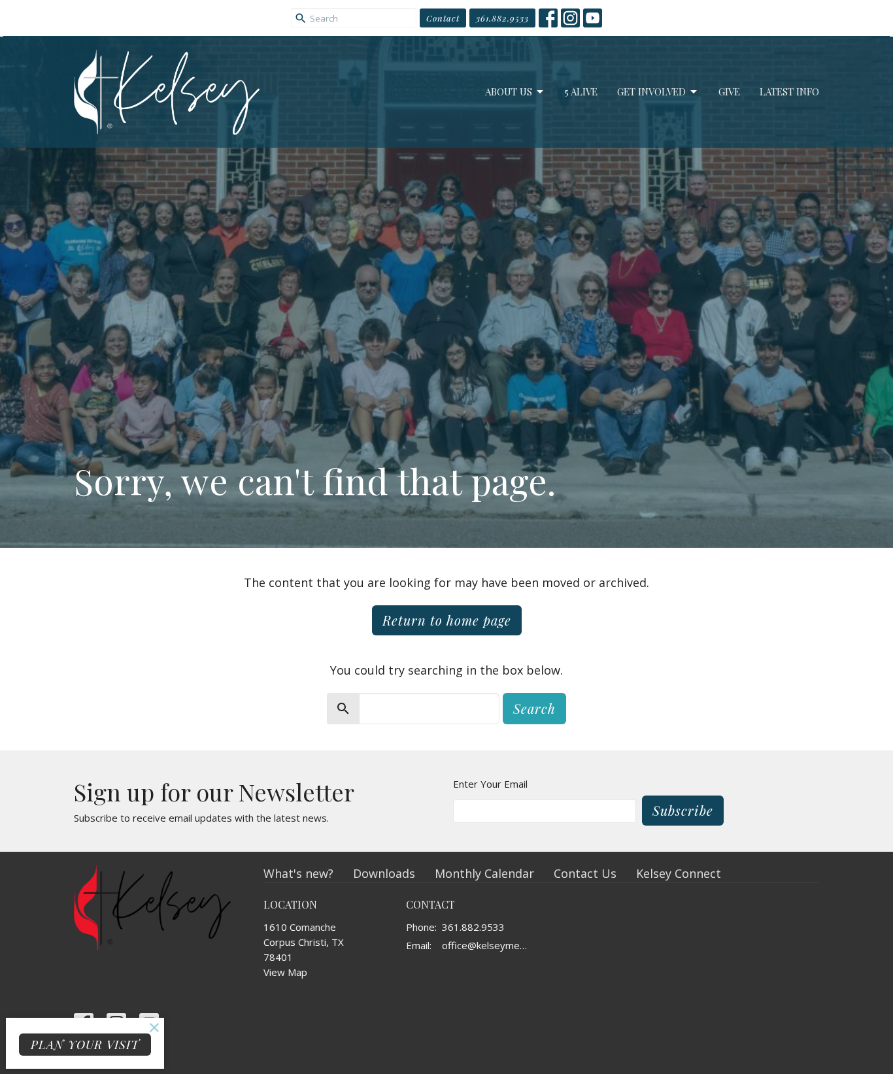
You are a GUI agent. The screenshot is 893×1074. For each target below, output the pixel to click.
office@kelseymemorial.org (488, 945)
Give (729, 91)
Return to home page (446, 620)
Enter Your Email (490, 783)
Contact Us (585, 873)
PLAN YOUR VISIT (85, 1044)
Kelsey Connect (678, 873)
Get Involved (651, 91)
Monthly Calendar (484, 873)
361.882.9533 (502, 18)
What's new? (298, 873)
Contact (443, 18)
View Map (285, 972)
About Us (508, 91)
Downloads (384, 873)
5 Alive (581, 91)
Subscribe (682, 810)
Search (534, 708)
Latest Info (789, 91)
